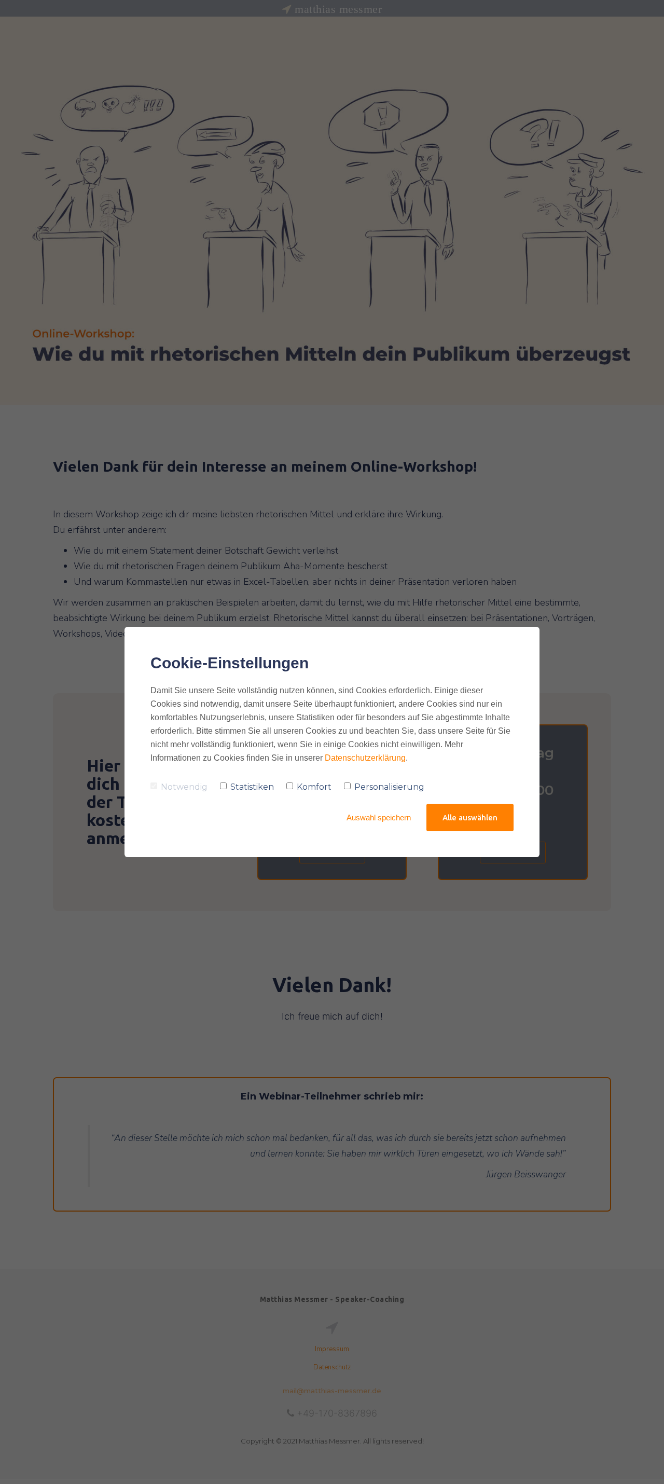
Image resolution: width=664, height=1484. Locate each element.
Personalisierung (389, 787)
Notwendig (184, 787)
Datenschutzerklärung (365, 757)
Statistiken (252, 787)
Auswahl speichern (379, 817)
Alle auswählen (469, 817)
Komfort (314, 787)
